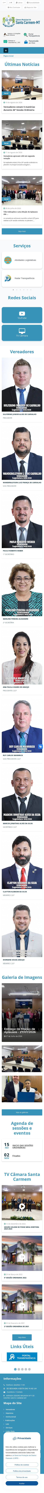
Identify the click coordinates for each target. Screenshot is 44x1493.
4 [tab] (24, 290)
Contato (19, 1392)
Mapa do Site (31, 7)
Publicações (10, 1420)
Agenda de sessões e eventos (22, 1128)
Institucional (10, 1417)
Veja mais (22, 231)
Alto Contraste (14, 7)
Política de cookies (22, 1465)
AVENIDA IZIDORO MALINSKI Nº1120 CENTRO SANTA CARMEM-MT (19, 1396)
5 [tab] (27, 290)
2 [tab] (17, 290)
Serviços (8, 1428)
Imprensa (9, 1413)
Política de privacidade (22, 1471)
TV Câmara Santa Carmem (22, 1176)
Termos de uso (21, 1477)
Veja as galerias (22, 1112)
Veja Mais (22, 1337)
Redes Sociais (22, 298)
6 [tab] (31, 290)
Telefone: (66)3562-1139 (15, 1385)
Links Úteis (22, 1346)
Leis (7, 1424)
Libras (19, 3)
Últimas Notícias (22, 64)
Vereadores (22, 352)
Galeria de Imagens (22, 977)
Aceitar (22, 1483)
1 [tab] (13, 290)
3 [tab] (20, 290)
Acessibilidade (34, 3)
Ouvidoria (11, 1392)
